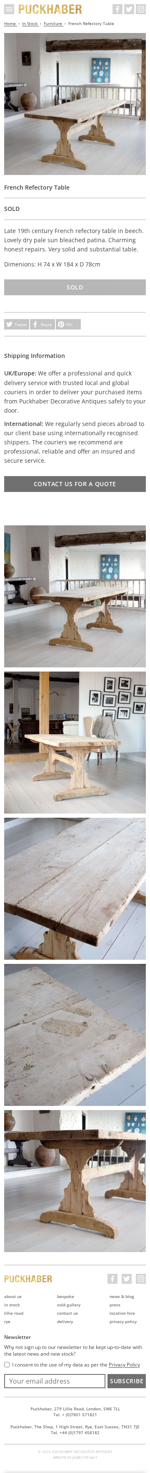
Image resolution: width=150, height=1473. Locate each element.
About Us (13, 1296)
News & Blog (122, 1296)
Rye (7, 1321)
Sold (75, 287)
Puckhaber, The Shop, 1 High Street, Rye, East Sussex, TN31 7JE (75, 1427)
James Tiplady (84, 1457)
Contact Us (67, 1313)
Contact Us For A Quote (75, 484)
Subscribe (126, 1381)
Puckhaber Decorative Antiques (50, 9)
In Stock (30, 23)
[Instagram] (141, 9)
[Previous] (10, 104)
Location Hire (122, 1313)
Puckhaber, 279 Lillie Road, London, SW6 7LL (75, 1409)
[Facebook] (117, 9)
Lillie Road (13, 1313)
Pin (69, 324)
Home (10, 23)
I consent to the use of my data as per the (76, 1364)
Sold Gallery (68, 1305)
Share (46, 324)
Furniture (53, 23)
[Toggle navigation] (9, 9)
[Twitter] (129, 9)
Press (115, 1305)
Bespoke (65, 1296)
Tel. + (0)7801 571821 (75, 1414)
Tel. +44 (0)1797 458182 (75, 1432)
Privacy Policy (123, 1321)
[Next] (139, 104)
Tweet (21, 324)
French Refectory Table (91, 23)
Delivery (65, 1321)
